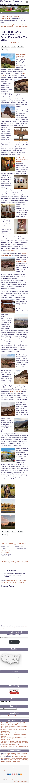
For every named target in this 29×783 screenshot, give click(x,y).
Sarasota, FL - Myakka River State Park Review (14, 742)
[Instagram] (12, 774)
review (18, 65)
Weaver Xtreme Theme (22, 781)
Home (3, 16)
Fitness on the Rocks (15, 391)
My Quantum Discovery (11, 1)
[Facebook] (8, 774)
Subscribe (14, 642)
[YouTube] (16, 774)
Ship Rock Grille (21, 261)
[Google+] (14, 774)
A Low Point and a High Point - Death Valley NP (15, 746)
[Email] (19, 774)
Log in (4, 770)
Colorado (8, 18)
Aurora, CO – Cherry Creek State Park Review (21, 26)
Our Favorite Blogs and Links (8, 716)
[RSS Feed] (21, 774)
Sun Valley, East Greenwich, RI (10, 744)
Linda (19, 42)
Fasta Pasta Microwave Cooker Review (12, 733)
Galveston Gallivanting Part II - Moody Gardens (14, 741)
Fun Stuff (9, 16)
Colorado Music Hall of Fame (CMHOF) (22, 159)
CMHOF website (10, 250)
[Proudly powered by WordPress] (15, 781)
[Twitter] (10, 774)
